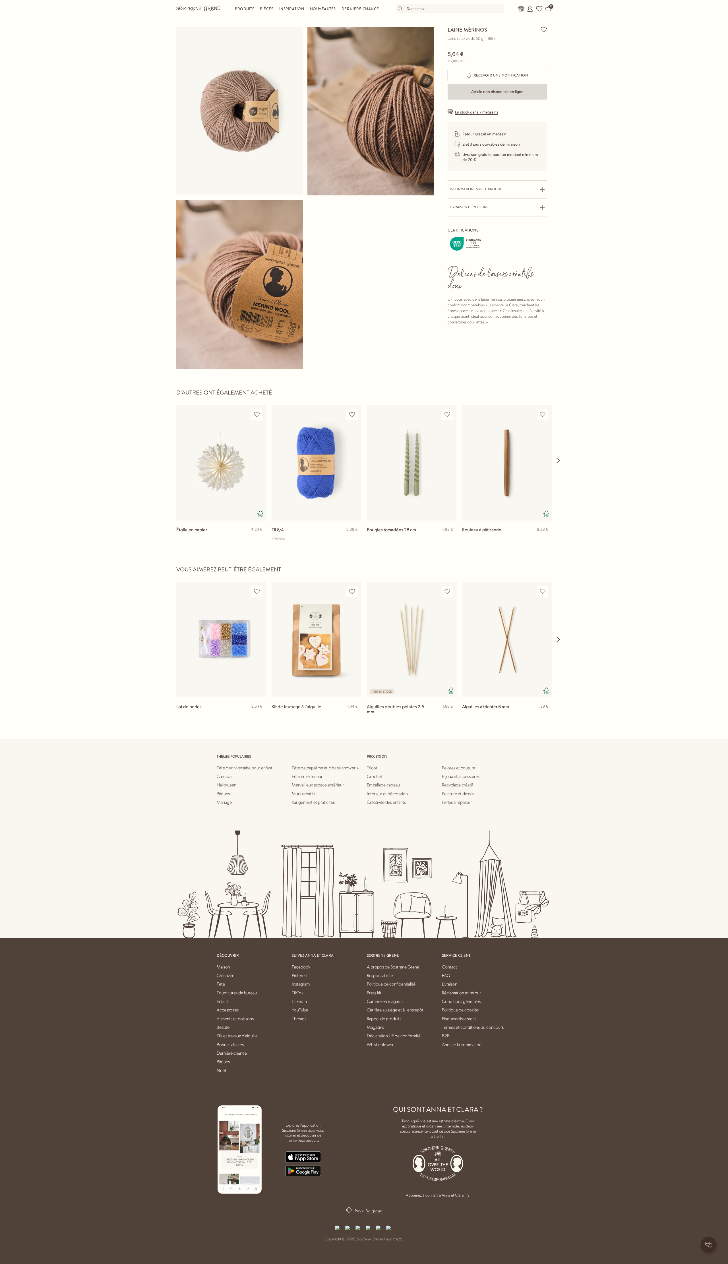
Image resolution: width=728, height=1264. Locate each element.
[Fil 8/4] (316, 463)
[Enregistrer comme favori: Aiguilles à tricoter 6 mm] (542, 591)
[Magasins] (521, 8)
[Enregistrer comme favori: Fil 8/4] (352, 415)
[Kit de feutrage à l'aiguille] (316, 639)
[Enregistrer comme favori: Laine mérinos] (543, 29)
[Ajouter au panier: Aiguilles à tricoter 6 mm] (544, 715)
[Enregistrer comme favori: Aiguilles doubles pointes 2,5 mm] (447, 591)
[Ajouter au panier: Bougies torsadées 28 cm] (449, 539)
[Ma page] (530, 8)
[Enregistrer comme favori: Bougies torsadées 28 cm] (447, 415)
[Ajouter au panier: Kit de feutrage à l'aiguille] (354, 715)
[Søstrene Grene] (198, 8)
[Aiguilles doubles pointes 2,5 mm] (411, 639)
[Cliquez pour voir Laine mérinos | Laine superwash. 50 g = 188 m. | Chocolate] (239, 111)
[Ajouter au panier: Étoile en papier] (259, 539)
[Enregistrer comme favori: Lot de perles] (257, 591)
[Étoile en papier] (221, 463)
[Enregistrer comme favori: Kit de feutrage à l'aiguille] (352, 591)
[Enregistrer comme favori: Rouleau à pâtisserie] (542, 415)
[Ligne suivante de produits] (558, 460)
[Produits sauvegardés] (539, 8)
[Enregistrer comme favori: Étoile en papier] (257, 415)
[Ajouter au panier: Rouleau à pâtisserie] (544, 539)
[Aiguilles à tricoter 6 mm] (507, 639)
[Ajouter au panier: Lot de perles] (259, 715)
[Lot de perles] (221, 639)
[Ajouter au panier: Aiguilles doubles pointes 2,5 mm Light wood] (449, 715)
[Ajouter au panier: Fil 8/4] (354, 539)
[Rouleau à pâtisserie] (507, 463)
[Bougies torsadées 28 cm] (411, 463)
